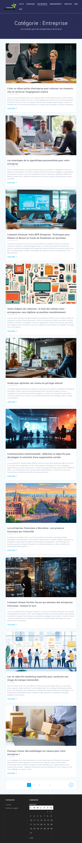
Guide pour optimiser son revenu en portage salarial (35, 383)
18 (34, 824)
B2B (76, 4)
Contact (8, 805)
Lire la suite (11, 108)
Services (68, 4)
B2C (20, 9)
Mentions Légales (12, 808)
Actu (21, 4)
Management (56, 4)
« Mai (31, 838)
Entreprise (42, 4)
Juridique (30, 4)
